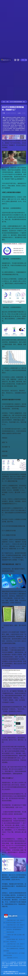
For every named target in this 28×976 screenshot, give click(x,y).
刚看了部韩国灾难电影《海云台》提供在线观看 (14, 973)
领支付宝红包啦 (9, 932)
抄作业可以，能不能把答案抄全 (12, 929)
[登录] (15, 60)
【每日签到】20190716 (11, 957)
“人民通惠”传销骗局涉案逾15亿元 (10, 971)
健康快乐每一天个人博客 (7, 962)
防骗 (7, 101)
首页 (4, 101)
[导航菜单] (18, 60)
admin (19, 113)
